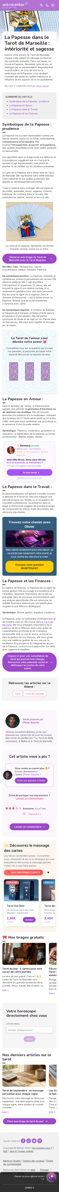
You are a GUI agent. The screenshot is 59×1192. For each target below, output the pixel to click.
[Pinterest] (39, 1140)
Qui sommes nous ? (42, 1148)
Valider (29, 1039)
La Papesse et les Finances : (24, 113)
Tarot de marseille (34, 693)
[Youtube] (34, 1140)
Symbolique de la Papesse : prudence (29, 101)
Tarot (17, 693)
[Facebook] (23, 1140)
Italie (33, 1169)
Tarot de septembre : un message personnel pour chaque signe (23, 1092)
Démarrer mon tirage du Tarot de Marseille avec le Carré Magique (27, 259)
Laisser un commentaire (27, 826)
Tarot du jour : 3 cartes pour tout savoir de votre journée (22, 970)
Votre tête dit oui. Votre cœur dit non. (26, 461)
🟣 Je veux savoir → (29, 472)
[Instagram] (28, 1140)
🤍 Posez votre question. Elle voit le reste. (24, 466)
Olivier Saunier (42, 86)
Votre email (13, 1024)
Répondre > (34, 814)
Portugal (44, 1169)
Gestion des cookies (33, 1160)
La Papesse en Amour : (21, 105)
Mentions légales (12, 1160)
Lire (4, 990)
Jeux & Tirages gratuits (21, 1151)
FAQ (5, 1151)
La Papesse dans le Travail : (24, 109)
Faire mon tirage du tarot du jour (25, 1121)
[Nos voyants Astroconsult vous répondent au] (47, 5)
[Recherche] (41, 5)
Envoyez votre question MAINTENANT (29, 566)
